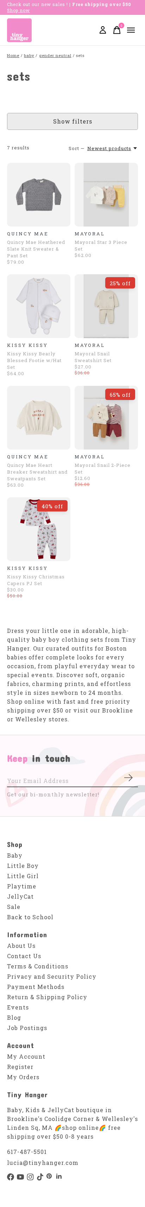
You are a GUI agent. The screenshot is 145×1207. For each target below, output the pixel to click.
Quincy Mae (28, 233)
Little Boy (23, 865)
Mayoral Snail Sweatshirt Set (93, 357)
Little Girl (23, 876)
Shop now (18, 10)
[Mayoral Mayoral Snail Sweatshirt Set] (106, 306)
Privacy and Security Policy (51, 976)
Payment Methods (35, 986)
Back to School (30, 917)
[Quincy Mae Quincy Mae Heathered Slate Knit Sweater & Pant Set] (38, 195)
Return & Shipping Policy (47, 997)
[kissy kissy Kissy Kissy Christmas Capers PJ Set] (38, 529)
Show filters (72, 121)
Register (20, 1066)
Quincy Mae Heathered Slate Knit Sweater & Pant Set (36, 249)
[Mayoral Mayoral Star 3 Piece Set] (106, 195)
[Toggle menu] (131, 30)
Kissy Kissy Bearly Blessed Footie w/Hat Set (34, 360)
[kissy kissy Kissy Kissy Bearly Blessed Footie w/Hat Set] (38, 306)
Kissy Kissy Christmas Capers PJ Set (36, 580)
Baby (15, 855)
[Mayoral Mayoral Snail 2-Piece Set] (106, 418)
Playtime (21, 886)
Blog (14, 1017)
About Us (21, 945)
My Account (26, 1056)
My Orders (23, 1077)
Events (18, 1007)
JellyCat (20, 896)
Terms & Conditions (37, 966)
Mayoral (90, 233)
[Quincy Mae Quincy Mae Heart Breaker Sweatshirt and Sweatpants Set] (38, 418)
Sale (13, 906)
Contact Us (24, 956)
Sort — (77, 148)
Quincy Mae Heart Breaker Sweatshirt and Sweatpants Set (37, 472)
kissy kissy (27, 345)
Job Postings (27, 1027)
